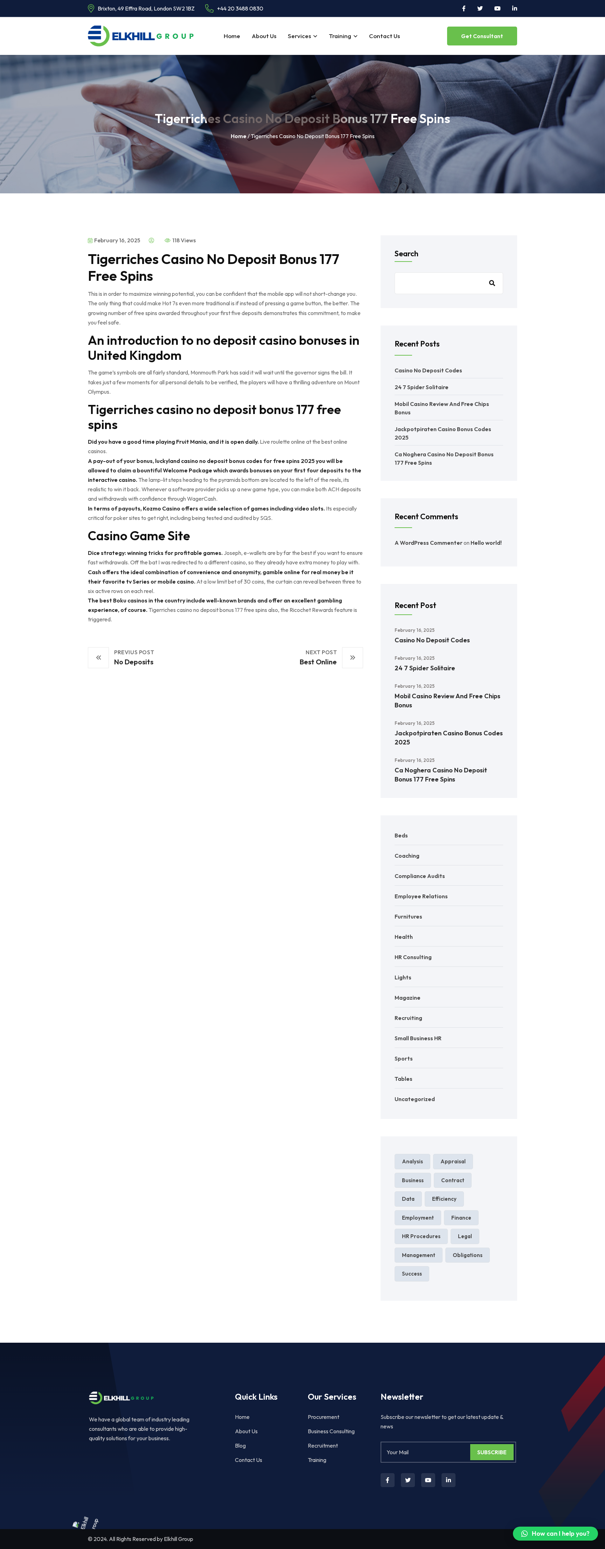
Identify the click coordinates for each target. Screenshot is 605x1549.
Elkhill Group (178, 1538)
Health (404, 936)
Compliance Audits (420, 875)
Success (412, 1273)
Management (418, 1255)
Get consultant (482, 36)
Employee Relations (421, 896)
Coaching (407, 855)
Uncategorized (415, 1098)
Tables (403, 1078)
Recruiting (408, 1017)
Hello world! (486, 542)
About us (264, 36)
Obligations (467, 1255)
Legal (465, 1236)
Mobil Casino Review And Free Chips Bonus (447, 700)
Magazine (407, 997)
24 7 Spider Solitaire (421, 387)
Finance (461, 1217)
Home (232, 36)
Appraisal (453, 1161)
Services (299, 36)
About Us (246, 1431)
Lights (403, 977)
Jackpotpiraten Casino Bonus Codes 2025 (449, 737)
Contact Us (384, 36)
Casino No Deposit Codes (428, 370)
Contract (452, 1180)
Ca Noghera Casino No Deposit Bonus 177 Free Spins (441, 774)
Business (413, 1180)
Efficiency (444, 1198)
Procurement (323, 1416)
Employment (418, 1217)
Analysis (412, 1161)
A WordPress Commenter (429, 542)
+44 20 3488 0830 (240, 8)
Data (408, 1198)
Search (406, 253)
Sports (404, 1058)
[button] (555, 1534)
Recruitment (323, 1445)
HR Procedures (421, 1236)
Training (340, 36)
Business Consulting (331, 1431)
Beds (401, 835)
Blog (240, 1445)
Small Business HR (418, 1038)
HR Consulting (413, 957)
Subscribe (492, 1452)
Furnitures (408, 916)
